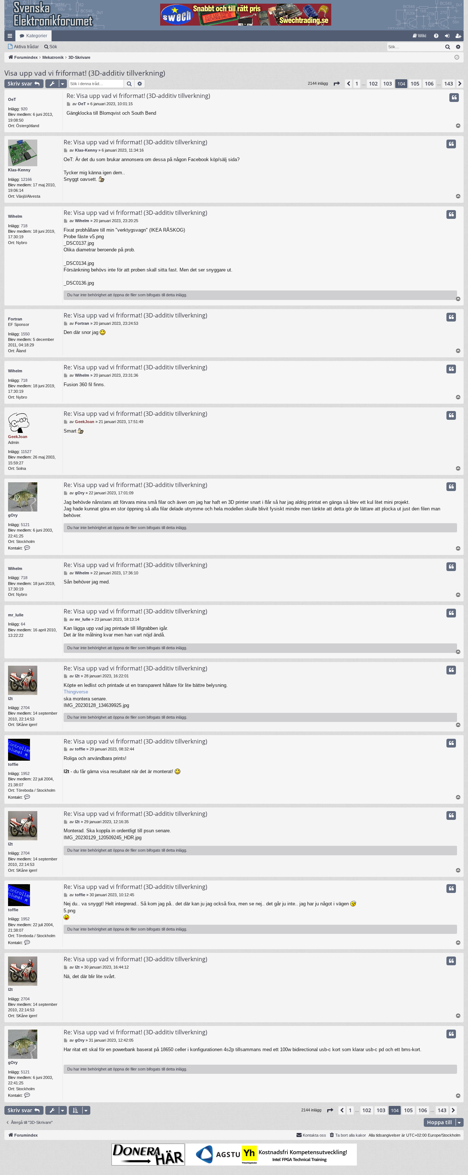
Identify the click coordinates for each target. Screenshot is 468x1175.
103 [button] (387, 83)
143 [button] (448, 83)
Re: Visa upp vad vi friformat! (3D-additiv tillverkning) (138, 95)
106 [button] (429, 83)
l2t (10, 698)
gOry (13, 515)
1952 (25, 773)
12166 (26, 179)
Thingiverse (76, 692)
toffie (13, 764)
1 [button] (356, 83)
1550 (25, 334)
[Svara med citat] (454, 97)
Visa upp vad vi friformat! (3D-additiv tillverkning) (84, 73)
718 (24, 226)
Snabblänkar (11, 37)
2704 (25, 708)
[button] (336, 83)
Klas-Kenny (19, 170)
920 (24, 109)
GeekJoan (17, 436)
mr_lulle (15, 615)
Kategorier (36, 35)
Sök (53, 46)
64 (23, 624)
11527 (26, 451)
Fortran (15, 319)
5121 (25, 524)
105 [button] (415, 83)
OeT (12, 99)
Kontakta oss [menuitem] (314, 1135)
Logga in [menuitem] (449, 37)
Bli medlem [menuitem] (460, 37)
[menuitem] (419, 35)
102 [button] (373, 83)
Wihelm (15, 216)
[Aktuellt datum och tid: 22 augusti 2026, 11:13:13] (456, 57)
